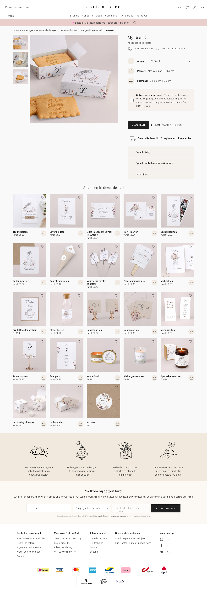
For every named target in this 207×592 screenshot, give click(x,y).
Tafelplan (55, 376)
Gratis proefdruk (62, 543)
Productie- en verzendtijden (31, 538)
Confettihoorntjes (59, 281)
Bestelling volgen (26, 543)
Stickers (91, 422)
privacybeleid (101, 516)
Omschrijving (143, 152)
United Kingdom (98, 538)
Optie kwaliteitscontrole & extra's (154, 163)
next (31, 81)
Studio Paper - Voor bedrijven (130, 538)
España (94, 551)
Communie (111, 15)
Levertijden (142, 174)
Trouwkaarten (20, 232)
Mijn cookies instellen (65, 551)
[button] (135, 23)
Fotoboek (142, 15)
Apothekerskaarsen (171, 376)
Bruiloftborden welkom (25, 330)
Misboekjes (167, 281)
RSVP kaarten (131, 232)
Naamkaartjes (94, 330)
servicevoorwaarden (118, 516)
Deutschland (96, 543)
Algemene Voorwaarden (29, 547)
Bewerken (138, 125)
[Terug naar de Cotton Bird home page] (103, 11)
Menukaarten (168, 330)
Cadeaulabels (57, 422)
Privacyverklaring (63, 547)
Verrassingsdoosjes (23, 422)
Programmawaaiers (134, 281)
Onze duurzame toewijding (68, 538)
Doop (99, 15)
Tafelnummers (20, 376)
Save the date (57, 232)
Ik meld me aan (165, 508)
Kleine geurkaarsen (134, 376)
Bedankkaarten (169, 232)
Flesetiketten (57, 330)
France (93, 547)
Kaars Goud (93, 376)
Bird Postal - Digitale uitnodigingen (133, 543)
